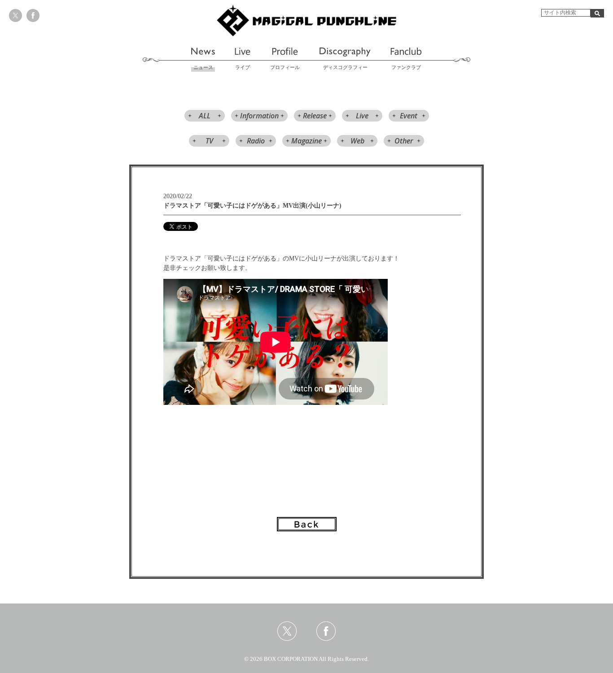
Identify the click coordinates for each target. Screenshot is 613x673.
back (307, 524)
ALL (204, 116)
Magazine (306, 141)
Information (259, 116)
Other (403, 141)
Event (408, 116)
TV (209, 141)
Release (315, 116)
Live (362, 116)
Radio (256, 141)
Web (357, 141)
